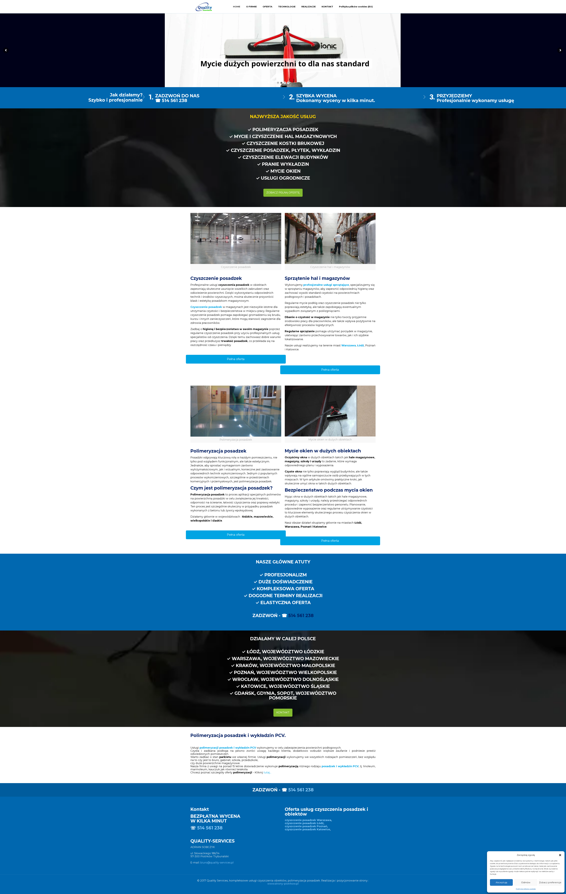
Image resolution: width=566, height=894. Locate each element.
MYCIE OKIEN (285, 171)
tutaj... (267, 772)
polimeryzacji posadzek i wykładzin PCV (228, 747)
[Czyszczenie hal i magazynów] (330, 238)
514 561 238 (301, 615)
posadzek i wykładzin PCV (340, 766)
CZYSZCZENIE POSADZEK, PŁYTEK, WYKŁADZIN (285, 150)
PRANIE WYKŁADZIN (285, 164)
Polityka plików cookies (526, 889)
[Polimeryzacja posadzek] (235, 411)
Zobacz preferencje (550, 882)
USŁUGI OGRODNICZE (285, 178)
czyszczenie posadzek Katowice (307, 829)
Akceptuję (501, 882)
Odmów (525, 882)
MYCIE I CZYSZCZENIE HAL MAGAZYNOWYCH (285, 136)
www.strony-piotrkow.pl (283, 883)
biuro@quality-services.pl (217, 862)
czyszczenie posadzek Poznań (306, 826)
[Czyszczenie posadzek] (235, 238)
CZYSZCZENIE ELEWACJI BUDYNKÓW (285, 157)
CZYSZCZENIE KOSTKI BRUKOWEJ (285, 143)
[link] (235, 241)
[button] (560, 855)
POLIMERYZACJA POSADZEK (285, 129)
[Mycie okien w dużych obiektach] (330, 411)
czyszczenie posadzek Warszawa (308, 820)
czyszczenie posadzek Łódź (304, 823)
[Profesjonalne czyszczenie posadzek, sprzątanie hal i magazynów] (203, 6)
